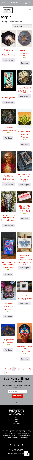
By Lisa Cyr (24, 176)
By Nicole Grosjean (24, 89)
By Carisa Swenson (8, 95)
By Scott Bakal (24, 209)
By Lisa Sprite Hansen (24, 54)
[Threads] (18, 445)
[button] (30, 9)
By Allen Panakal (8, 265)
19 (3, 372)
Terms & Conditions (12, 453)
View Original (8, 60)
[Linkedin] (22, 445)
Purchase (24, 63)
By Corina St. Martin (25, 296)
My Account (26, 3)
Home (16, 417)
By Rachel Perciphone (24, 135)
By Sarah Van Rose (8, 52)
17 (26, 369)
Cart (29, 3)
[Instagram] (14, 445)
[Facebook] (10, 445)
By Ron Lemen (24, 350)
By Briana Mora (8, 177)
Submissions (16, 423)
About (16, 421)
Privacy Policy (21, 453)
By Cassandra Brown (8, 130)
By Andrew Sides (8, 342)
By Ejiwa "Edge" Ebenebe (8, 307)
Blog (16, 419)
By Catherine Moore (8, 217)
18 (30, 369)
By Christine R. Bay (25, 258)
